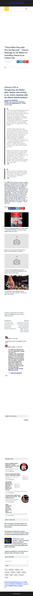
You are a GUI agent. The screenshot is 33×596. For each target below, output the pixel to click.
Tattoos (21, 574)
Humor (18, 572)
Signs (15, 574)
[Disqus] (16, 356)
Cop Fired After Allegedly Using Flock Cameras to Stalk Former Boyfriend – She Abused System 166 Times (15, 271)
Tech (6, 577)
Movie (6, 574)
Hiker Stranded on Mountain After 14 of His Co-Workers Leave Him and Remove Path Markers (15, 525)
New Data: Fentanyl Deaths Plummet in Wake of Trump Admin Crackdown (14, 250)
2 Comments (7, 62)
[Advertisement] (16, 29)
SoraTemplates (16, 593)
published (16, 103)
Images (24, 572)
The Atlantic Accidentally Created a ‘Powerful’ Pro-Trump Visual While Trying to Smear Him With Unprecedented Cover (16, 532)
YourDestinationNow (16, 3)
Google (7, 572)
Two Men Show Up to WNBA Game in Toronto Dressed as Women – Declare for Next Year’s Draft (15, 293)
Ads (6, 569)
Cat (22, 569)
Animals (17, 569)
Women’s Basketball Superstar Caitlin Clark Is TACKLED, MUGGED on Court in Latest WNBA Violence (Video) (16, 230)
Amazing (11, 569)
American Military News (11, 101)
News (5, 208)
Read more (12, 471)
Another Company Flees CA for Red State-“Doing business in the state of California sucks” (14, 314)
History (13, 572)
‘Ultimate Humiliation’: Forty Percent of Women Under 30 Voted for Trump (16, 552)
